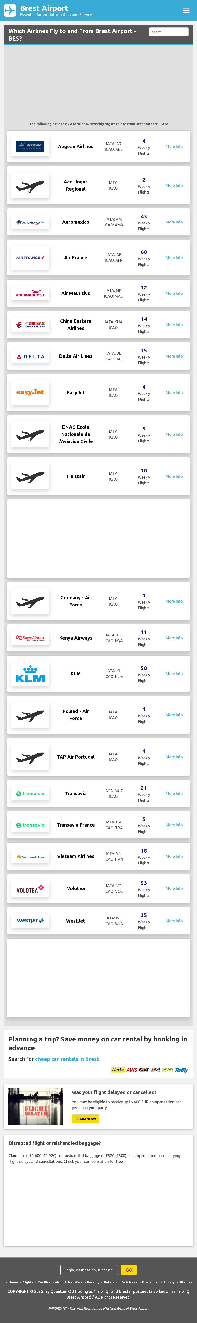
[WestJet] (30, 920)
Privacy (169, 1282)
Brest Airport (57, 10)
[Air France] (30, 257)
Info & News (128, 1282)
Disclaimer (150, 1282)
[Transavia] (30, 793)
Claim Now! (85, 1119)
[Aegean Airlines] (30, 146)
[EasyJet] (30, 392)
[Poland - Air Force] (30, 714)
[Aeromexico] (30, 222)
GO (129, 1270)
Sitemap (185, 1282)
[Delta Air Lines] (30, 356)
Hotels (109, 1282)
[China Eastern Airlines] (30, 324)
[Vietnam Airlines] (30, 856)
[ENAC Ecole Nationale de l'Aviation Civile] (30, 434)
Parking (93, 1282)
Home (13, 1282)
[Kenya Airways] (30, 637)
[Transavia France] (30, 825)
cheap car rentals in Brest (67, 1059)
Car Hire (44, 1282)
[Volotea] (30, 888)
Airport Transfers (69, 1282)
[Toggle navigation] (186, 10)
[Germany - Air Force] (30, 601)
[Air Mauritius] (30, 293)
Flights (27, 1282)
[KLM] (30, 673)
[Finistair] (30, 476)
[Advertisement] (98, 85)
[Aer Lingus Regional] (30, 185)
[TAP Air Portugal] (30, 756)
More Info (174, 146)
